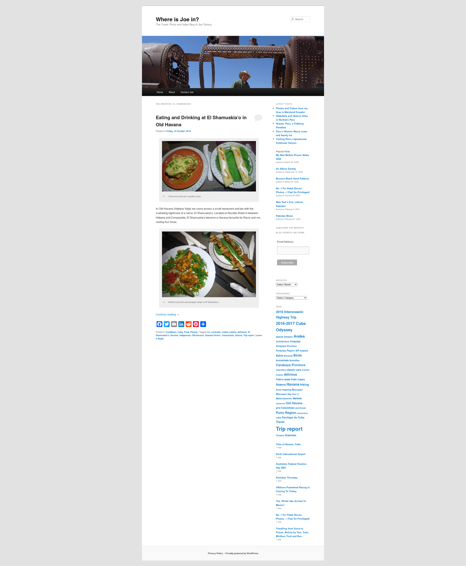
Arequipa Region (285, 350)
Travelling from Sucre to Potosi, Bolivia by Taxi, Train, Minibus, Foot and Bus (292, 532)
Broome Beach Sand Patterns (292, 178)
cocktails (216, 332)
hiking (304, 384)
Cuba (180, 332)
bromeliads (282, 360)
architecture (282, 341)
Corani (305, 369)
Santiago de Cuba (293, 417)
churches (281, 369)
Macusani (297, 389)
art (208, 332)
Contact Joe (187, 92)
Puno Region (286, 412)
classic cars (294, 370)
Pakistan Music (284, 215)
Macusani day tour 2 (287, 394)
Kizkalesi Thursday (286, 477)
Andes (299, 336)
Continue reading (167, 314)
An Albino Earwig (286, 168)
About (172, 92)
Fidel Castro (298, 379)
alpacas (279, 336)
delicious (242, 332)
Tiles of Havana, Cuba (288, 444)
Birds (297, 355)
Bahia (279, 355)
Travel (280, 422)
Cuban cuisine (229, 332)
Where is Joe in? (177, 19)
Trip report (248, 335)
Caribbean (171, 332)
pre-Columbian (285, 407)
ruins (278, 417)
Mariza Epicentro (284, 398)
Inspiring (286, 389)
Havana (174, 335)
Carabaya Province (290, 365)
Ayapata (304, 350)
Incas (279, 389)
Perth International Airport (290, 454)
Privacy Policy (215, 553)
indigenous (185, 335)
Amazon (288, 336)
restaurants (228, 335)
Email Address (285, 241)
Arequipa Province (286, 346)
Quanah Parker (213, 335)
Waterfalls (290, 435)
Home (160, 92)
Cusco (279, 374)
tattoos (238, 335)
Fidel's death (283, 379)
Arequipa (295, 341)
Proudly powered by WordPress (242, 553)
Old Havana (198, 335)
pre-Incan (300, 407)
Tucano (280, 435)
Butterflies (294, 360)
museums (280, 403)
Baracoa (288, 355)
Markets (297, 398)
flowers (281, 385)
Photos (194, 332)
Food (186, 332)
